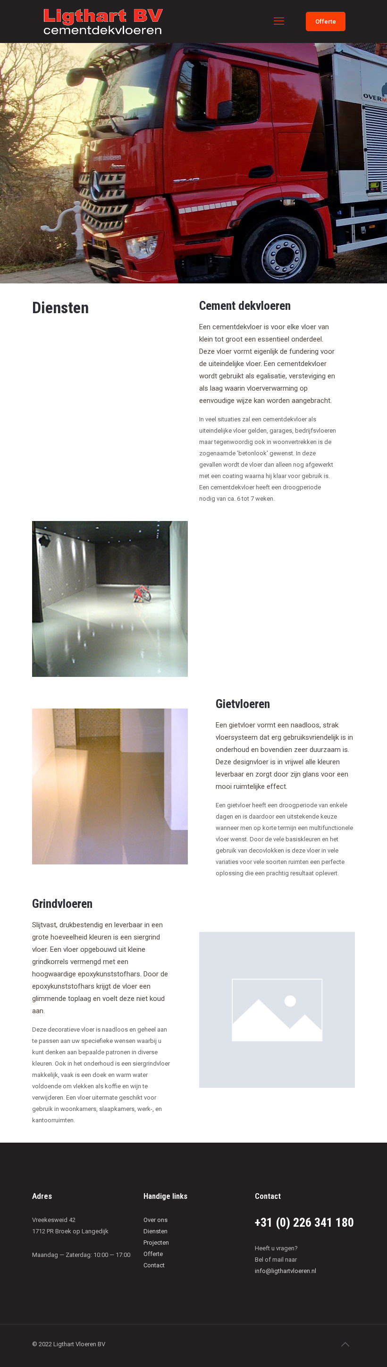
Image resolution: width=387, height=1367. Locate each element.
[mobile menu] (279, 21)
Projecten (156, 1242)
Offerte (325, 21)
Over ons (155, 1219)
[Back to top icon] (345, 1344)
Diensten (155, 1231)
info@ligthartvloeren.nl (285, 1270)
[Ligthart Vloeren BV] (103, 21)
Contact (154, 1265)
